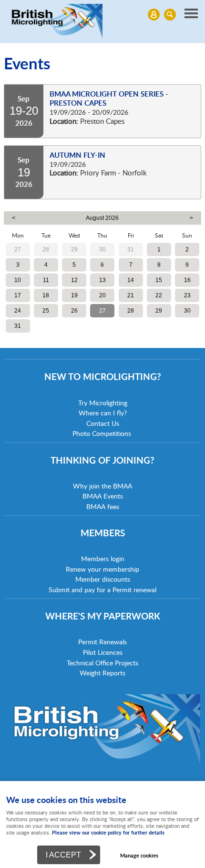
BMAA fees (102, 506)
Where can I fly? (103, 412)
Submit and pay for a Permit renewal (102, 589)
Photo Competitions (101, 433)
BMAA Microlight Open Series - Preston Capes (109, 98)
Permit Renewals (102, 641)
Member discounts (102, 579)
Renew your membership (102, 569)
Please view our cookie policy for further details (108, 832)
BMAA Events (102, 495)
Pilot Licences (103, 652)
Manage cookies (139, 855)
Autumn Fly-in (77, 155)
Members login (102, 558)
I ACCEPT (63, 854)
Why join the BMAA (102, 485)
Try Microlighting (102, 402)
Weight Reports (102, 672)
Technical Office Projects (102, 662)
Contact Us (102, 423)
